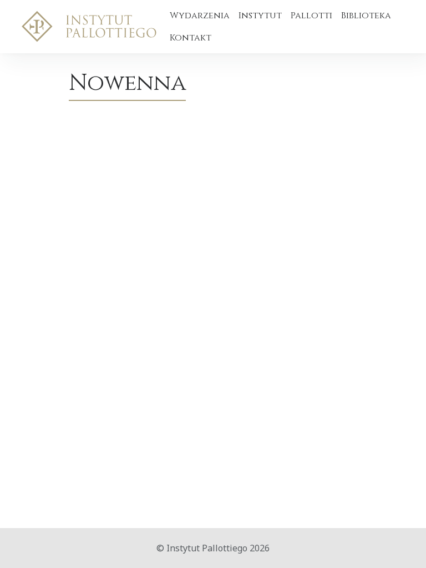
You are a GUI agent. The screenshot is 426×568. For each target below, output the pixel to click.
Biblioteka (366, 15)
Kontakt (190, 38)
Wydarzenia (200, 15)
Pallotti (311, 15)
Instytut (260, 15)
